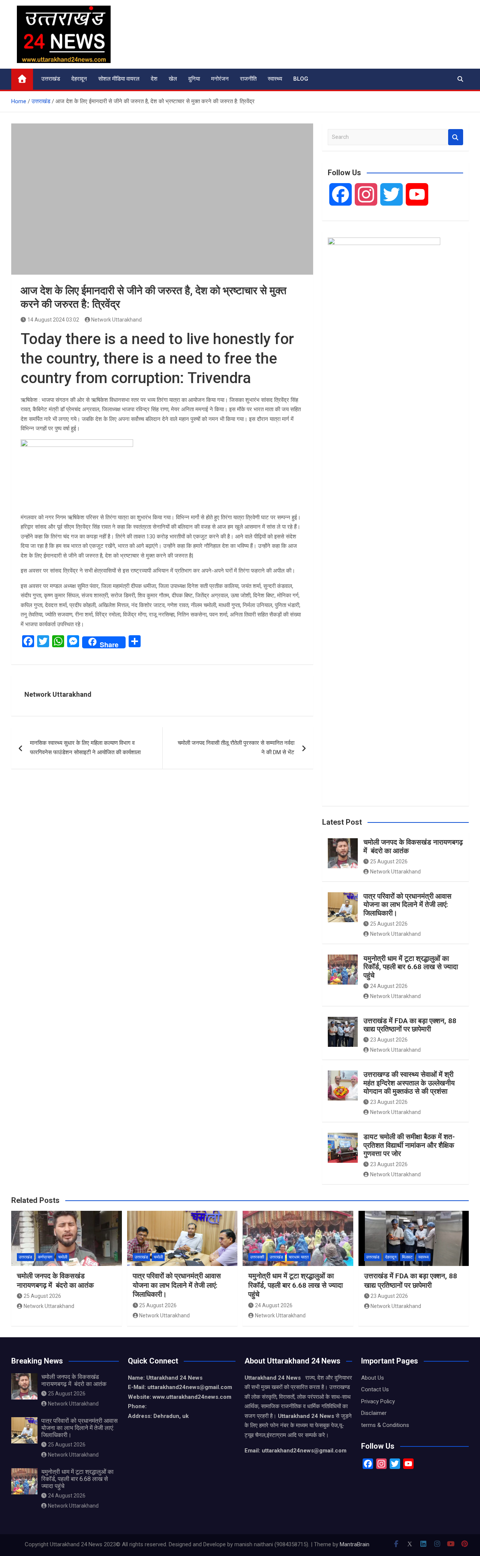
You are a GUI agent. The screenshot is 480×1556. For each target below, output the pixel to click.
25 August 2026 (389, 861)
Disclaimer (374, 1413)
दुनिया (194, 78)
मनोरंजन (220, 78)
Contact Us (375, 1389)
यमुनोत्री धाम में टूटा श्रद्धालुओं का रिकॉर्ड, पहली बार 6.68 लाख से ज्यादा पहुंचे (410, 967)
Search (455, 137)
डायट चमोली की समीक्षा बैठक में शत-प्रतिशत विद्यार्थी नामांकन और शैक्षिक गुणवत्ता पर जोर (409, 1145)
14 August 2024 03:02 (53, 320)
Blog (300, 78)
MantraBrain (354, 1544)
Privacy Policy (378, 1401)
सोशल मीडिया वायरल (119, 78)
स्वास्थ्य (275, 78)
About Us (372, 1377)
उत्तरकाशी (257, 1257)
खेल (173, 78)
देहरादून (79, 78)
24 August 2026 (389, 986)
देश (154, 78)
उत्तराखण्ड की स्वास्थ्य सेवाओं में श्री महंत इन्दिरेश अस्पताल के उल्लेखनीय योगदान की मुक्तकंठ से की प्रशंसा (409, 1083)
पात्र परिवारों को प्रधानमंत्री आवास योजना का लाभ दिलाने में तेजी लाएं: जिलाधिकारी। (407, 905)
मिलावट (407, 1257)
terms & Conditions (385, 1425)
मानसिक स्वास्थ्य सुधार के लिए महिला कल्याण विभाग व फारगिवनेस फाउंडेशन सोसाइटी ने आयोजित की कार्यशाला (85, 748)
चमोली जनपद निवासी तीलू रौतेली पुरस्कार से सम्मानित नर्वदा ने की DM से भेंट (236, 748)
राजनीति (248, 78)
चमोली (62, 1257)
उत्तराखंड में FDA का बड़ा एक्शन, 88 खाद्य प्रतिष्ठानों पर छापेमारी (409, 1025)
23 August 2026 (389, 1040)
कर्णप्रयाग (45, 1257)
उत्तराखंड (50, 78)
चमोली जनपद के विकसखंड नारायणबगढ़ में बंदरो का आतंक (413, 846)
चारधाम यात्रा (299, 1257)
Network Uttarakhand (116, 320)
